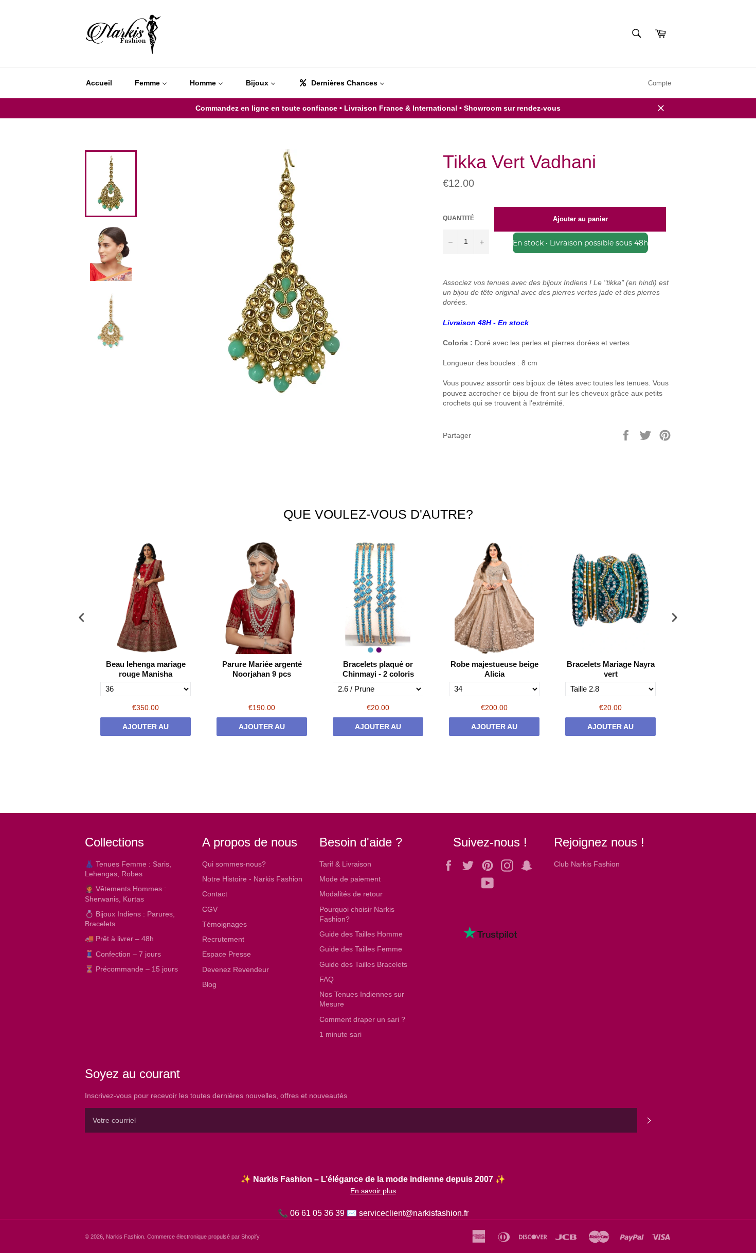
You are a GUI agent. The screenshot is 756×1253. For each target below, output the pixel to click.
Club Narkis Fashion (587, 864)
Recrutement (223, 939)
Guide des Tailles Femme (360, 949)
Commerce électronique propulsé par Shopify (203, 1236)
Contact (214, 894)
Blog (209, 984)
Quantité (458, 218)
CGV (210, 909)
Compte (659, 83)
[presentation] (82, 617)
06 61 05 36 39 (317, 1213)
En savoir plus (373, 1191)
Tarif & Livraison (345, 864)
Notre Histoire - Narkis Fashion (252, 879)
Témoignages (224, 924)
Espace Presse (226, 954)
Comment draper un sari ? (362, 1019)
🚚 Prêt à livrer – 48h (119, 938)
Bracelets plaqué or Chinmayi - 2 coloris (378, 669)
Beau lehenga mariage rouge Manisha (146, 669)
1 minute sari (340, 1034)
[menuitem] (99, 83)
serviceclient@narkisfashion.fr (414, 1213)
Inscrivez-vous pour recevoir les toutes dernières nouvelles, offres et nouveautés (216, 1095)
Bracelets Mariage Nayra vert (611, 669)
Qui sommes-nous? (234, 864)
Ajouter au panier (145, 729)
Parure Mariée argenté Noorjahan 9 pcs (262, 669)
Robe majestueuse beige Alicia (494, 669)
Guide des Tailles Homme (361, 934)
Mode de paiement (350, 879)
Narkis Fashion (125, 1236)
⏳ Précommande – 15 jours (131, 969)
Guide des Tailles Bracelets (363, 964)
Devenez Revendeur (235, 969)
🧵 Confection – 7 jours (123, 954)
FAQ (326, 979)
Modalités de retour (351, 894)
